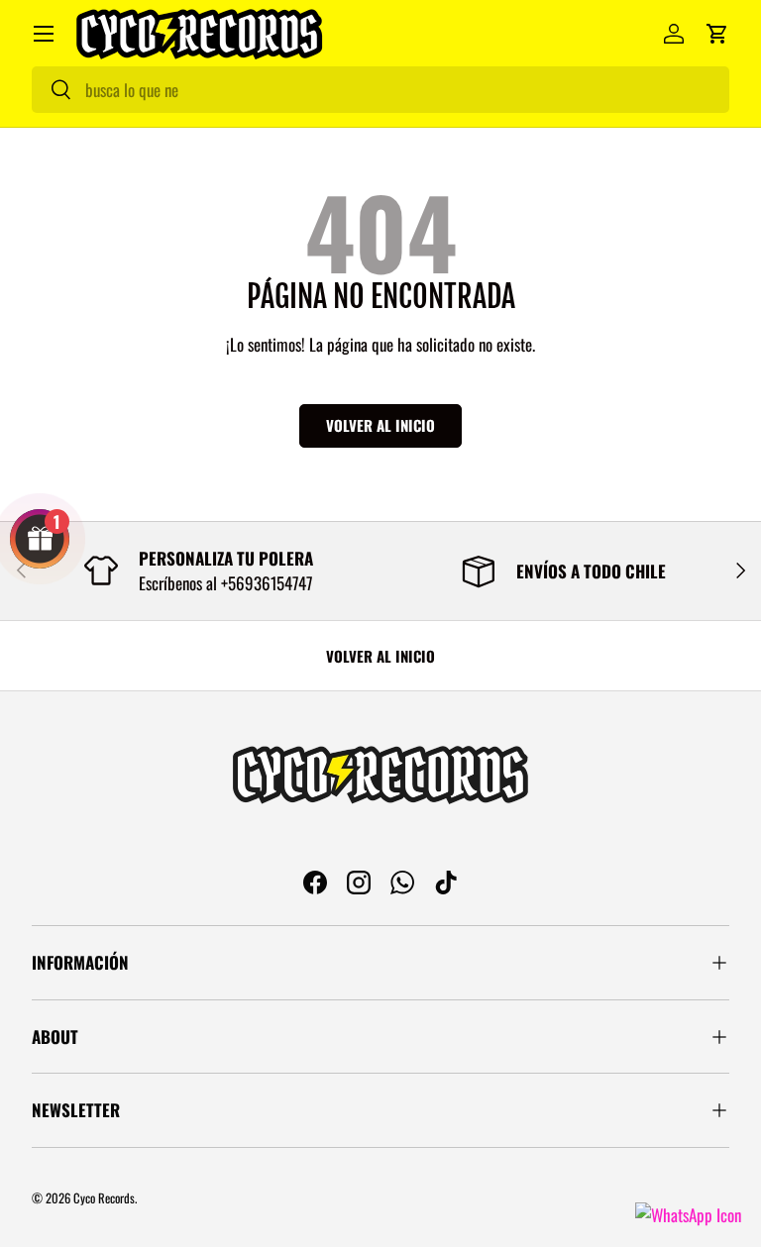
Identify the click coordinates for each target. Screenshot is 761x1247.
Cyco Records (104, 1198)
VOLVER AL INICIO (380, 656)
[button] (717, 33)
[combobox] (380, 89)
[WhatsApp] (688, 1214)
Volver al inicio (380, 425)
